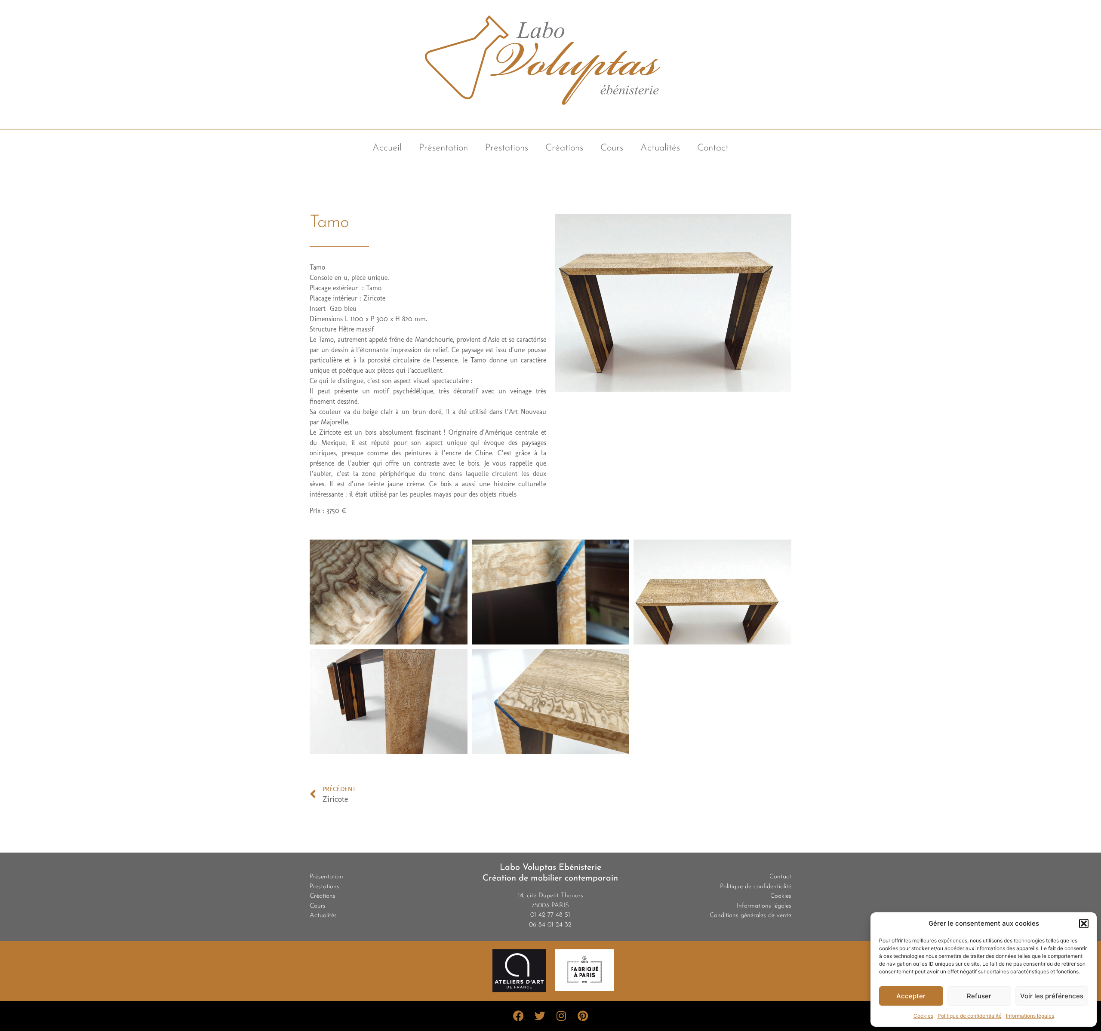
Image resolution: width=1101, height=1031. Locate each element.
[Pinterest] (583, 1016)
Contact (713, 148)
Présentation (443, 148)
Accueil (387, 148)
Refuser (979, 996)
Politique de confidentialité (970, 1016)
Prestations (506, 148)
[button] (1083, 923)
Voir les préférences (1051, 996)
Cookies (923, 1016)
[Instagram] (561, 1016)
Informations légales (1030, 1016)
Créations (564, 148)
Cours (611, 148)
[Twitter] (539, 1016)
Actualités (660, 148)
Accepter (911, 996)
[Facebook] (518, 1016)
